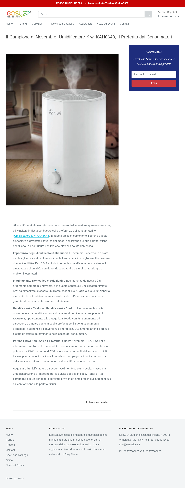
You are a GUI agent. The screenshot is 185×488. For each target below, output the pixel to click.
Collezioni (37, 23)
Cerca (9, 460)
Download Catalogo (62, 23)
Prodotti (10, 444)
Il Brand (22, 23)
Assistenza (85, 23)
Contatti (124, 23)
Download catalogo (17, 455)
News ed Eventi (106, 23)
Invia (154, 83)
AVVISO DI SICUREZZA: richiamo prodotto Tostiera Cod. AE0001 (93, 3)
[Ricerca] (148, 14)
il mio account (167, 16)
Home (9, 23)
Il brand (10, 439)
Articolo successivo (97, 402)
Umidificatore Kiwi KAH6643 (31, 235)
